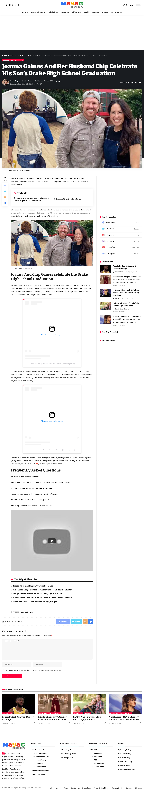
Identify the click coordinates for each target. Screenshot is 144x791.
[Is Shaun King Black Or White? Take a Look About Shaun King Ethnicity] (105, 293)
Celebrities (8, 60)
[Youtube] (121, 247)
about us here (19, 778)
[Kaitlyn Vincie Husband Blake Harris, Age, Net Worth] (105, 306)
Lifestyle (19, 60)
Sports (126, 309)
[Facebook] (4, 5)
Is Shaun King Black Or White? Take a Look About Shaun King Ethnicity (126, 292)
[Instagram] (15, 5)
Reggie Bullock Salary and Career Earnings (32, 586)
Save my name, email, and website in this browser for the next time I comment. (33, 670)
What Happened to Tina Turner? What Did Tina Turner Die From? (42, 598)
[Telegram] (18, 5)
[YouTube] (9, 5)
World (117, 298)
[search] (127, 5)
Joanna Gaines (26, 612)
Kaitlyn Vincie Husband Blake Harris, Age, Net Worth (37, 594)
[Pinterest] (12, 5)
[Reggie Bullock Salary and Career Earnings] (105, 269)
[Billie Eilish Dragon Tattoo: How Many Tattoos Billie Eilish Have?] (105, 279)
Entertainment (129, 282)
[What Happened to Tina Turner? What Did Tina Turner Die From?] (105, 319)
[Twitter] (6, 5)
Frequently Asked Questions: (68, 199)
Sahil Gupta (15, 81)
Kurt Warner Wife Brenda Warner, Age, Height (34, 602)
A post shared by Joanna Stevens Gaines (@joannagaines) (52, 364)
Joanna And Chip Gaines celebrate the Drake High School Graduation (31, 199)
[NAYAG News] (72, 5)
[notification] (124, 5)
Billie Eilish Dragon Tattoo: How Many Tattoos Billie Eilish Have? (42, 590)
